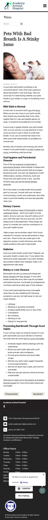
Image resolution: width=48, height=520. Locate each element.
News (8, 17)
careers (26, 488)
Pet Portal (24, 496)
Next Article (37, 394)
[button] (42, 490)
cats (30, 110)
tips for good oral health (34, 338)
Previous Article (12, 394)
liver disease (25, 276)
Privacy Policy (9, 517)
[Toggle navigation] (45, 6)
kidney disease (9, 276)
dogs (38, 110)
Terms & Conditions (21, 517)
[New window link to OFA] (11, 506)
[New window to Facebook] (4, 407)
